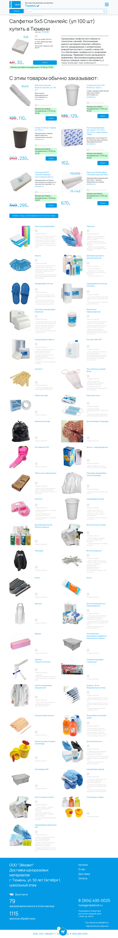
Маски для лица (93, 395)
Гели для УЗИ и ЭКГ (94, 339)
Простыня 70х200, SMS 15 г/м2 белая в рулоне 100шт (97, 173)
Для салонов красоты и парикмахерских (96, 604)
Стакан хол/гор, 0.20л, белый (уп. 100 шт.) (96, 86)
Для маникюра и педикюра (97, 421)
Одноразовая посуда (95, 499)
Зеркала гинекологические (42, 660)
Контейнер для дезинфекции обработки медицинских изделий (97, 636)
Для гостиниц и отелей (44, 797)
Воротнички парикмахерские (93, 310)
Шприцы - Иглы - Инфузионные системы (96, 686)
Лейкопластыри (41, 395)
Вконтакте (21, 894)
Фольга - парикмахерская (97, 447)
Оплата (82, 878)
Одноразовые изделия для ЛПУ (46, 826)
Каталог (16, 11)
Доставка (84, 874)
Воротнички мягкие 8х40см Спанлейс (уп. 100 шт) (45, 87)
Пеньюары (39, 551)
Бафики (38, 634)
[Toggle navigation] (106, 4)
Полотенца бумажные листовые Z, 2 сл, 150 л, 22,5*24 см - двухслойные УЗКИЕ (97, 131)
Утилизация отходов (95, 797)
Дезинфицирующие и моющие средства (95, 257)
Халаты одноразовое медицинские (43, 686)
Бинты (89, 578)
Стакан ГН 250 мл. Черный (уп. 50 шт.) (45, 129)
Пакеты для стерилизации (45, 473)
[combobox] (66, 11)
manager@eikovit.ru (90, 905)
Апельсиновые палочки (44, 715)
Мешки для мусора (42, 421)
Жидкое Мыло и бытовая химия (96, 716)
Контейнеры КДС (42, 769)
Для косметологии (94, 741)
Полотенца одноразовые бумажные (45, 310)
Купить (45, 62)
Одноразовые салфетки (44, 339)
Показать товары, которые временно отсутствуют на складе (34, 216)
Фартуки (38, 603)
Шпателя (38, 369)
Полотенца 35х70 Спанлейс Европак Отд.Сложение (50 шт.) (44, 174)
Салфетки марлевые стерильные (95, 660)
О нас (81, 869)
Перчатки (91, 226)
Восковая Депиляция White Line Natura (43, 526)
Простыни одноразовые (44, 226)
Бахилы (38, 256)
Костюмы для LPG (42, 447)
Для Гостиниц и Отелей (96, 525)
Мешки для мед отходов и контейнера (45, 742)
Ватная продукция (94, 551)
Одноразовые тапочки (44, 283)
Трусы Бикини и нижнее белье (96, 370)
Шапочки (38, 499)
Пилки (37, 578)
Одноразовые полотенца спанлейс (97, 284)
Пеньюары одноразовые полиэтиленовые (96, 474)
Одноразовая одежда (95, 769)
